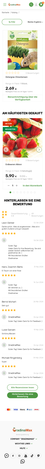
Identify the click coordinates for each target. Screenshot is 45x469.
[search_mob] (31, 4)
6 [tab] (28, 192)
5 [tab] (24, 192)
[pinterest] (38, 456)
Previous (6, 149)
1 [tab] (10, 192)
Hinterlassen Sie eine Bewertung (22, 395)
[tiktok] (32, 456)
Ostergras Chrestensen (16, 77)
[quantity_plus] (17, 185)
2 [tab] (14, 192)
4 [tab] (21, 192)
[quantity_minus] (8, 185)
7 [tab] (31, 192)
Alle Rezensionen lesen (22, 387)
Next (39, 149)
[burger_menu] (5, 5)
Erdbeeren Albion (14, 164)
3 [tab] (17, 192)
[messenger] (6, 456)
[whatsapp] (22, 461)
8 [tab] (35, 192)
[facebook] (13, 456)
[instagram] (19, 456)
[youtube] (26, 456)
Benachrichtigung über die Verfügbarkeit (22, 98)
